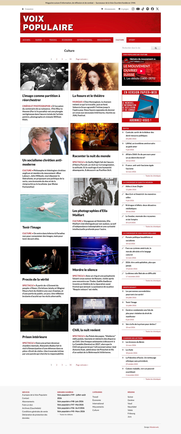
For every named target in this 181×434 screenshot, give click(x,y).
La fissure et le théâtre (88, 96)
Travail (95, 397)
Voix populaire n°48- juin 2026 (70, 401)
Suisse (130, 397)
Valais (130, 410)
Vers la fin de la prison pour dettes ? (141, 324)
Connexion (28, 9)
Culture (95, 410)
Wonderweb (154, 427)
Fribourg (131, 413)
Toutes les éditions (66, 415)
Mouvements (98, 407)
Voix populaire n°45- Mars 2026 (71, 411)
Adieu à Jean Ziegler (134, 186)
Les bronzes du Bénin (135, 342)
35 (71, 59)
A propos (125, 9)
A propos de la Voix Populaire (34, 395)
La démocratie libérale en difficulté (141, 273)
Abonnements (109, 9)
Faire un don (27, 405)
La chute (129, 350)
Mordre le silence (85, 270)
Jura (129, 416)
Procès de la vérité (35, 279)
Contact (25, 398)
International (98, 403)
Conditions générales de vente (35, 411)
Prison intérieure (34, 337)
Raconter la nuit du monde (91, 156)
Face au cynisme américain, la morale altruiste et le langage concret (138, 251)
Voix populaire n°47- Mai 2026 (70, 404)
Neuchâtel (132, 407)
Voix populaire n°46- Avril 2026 (70, 408)
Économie (96, 400)
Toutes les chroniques (153, 176)
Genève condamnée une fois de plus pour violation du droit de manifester (139, 313)
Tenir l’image (31, 227)
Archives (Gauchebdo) (31, 408)
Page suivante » (82, 59)
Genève (131, 400)
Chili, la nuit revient (86, 330)
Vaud (130, 403)
